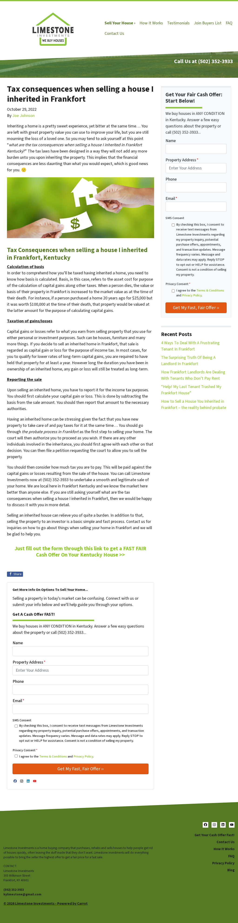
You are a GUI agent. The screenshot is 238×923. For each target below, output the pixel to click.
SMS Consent (22, 720)
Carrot (82, 903)
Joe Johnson (23, 116)
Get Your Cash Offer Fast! (215, 835)
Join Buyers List (207, 23)
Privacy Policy (83, 756)
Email (18, 701)
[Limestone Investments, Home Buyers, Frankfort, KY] (8, 833)
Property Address (29, 662)
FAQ (229, 23)
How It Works (151, 23)
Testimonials (178, 23)
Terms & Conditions (53, 756)
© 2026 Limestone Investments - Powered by (40, 903)
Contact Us (114, 33)
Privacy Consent (25, 750)
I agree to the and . (56, 756)
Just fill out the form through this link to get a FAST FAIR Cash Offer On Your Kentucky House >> (80, 552)
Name (18, 643)
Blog (231, 870)
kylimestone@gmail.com (22, 894)
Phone (18, 681)
